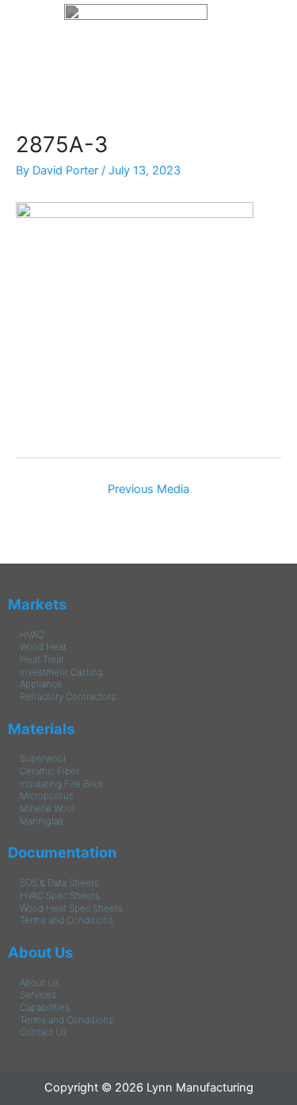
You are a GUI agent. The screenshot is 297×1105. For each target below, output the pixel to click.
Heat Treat (42, 659)
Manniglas (41, 821)
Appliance (41, 684)
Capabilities (45, 1007)
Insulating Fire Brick (62, 784)
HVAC (32, 634)
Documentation (62, 852)
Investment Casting (61, 672)
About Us (40, 952)
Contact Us (43, 1032)
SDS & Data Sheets (59, 883)
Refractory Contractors (68, 696)
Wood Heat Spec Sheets (71, 908)
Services (38, 994)
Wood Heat (43, 646)
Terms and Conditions (66, 920)
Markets (37, 604)
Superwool (43, 758)
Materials (41, 728)
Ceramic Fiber (49, 771)
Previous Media (148, 489)
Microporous (47, 795)
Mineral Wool (47, 808)
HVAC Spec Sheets (60, 895)
